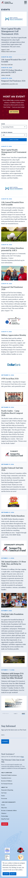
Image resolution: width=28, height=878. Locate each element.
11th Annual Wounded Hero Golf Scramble (12, 203)
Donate (4, 824)
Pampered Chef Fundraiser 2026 (12, 288)
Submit (5, 741)
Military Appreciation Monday (13, 335)
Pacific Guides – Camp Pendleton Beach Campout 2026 (12, 413)
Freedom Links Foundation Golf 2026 (12, 615)
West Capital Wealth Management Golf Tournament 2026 (13, 152)
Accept (6, 873)
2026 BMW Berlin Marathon (13, 516)
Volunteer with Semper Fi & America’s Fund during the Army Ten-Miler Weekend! (12, 675)
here (22, 756)
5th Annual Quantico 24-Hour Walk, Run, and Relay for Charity (13, 563)
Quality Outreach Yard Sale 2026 (12, 469)
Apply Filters (14, 139)
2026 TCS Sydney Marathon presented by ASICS (12, 249)
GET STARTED (14, 111)
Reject (13, 873)
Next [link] (23, 713)
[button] (25, 2)
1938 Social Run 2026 (10, 378)
